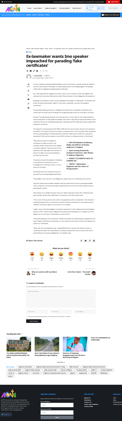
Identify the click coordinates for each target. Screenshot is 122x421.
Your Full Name (45, 401)
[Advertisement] (61, 34)
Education (41, 15)
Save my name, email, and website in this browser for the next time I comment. (49, 316)
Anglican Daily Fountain (32, 370)
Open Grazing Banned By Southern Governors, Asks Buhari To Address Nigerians (79, 152)
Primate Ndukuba (106, 370)
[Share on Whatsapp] (28, 95)
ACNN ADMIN (38, 75)
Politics (47, 15)
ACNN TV (94, 370)
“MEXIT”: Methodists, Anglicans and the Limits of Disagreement (77, 166)
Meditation (104, 373)
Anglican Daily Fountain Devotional (94, 367)
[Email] (30, 70)
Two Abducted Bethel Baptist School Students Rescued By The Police (18, 355)
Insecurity (36, 373)
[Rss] (9, 414)
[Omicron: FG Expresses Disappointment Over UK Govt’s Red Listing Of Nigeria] (75, 344)
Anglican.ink (83, 373)
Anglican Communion (25, 367)
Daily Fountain (73, 367)
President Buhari (81, 370)
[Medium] (6, 414)
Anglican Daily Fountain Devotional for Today (50, 367)
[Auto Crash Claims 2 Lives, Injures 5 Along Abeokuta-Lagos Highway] (47, 344)
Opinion (28, 15)
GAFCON (93, 373)
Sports (10, 376)
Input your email (46, 409)
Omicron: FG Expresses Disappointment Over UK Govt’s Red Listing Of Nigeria (74, 355)
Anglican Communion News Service (54, 373)
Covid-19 (11, 373)
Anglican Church (23, 373)
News (30, 52)
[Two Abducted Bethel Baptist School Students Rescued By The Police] (19, 344)
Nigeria (72, 373)
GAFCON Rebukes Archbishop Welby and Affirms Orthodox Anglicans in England (79, 144)
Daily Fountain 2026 (50, 370)
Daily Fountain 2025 (14, 370)
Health (34, 15)
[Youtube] (2, 414)
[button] (34, 70)
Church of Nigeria (66, 370)
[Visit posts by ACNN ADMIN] (29, 76)
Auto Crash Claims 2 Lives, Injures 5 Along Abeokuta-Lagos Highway (47, 354)
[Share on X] (27, 70)
